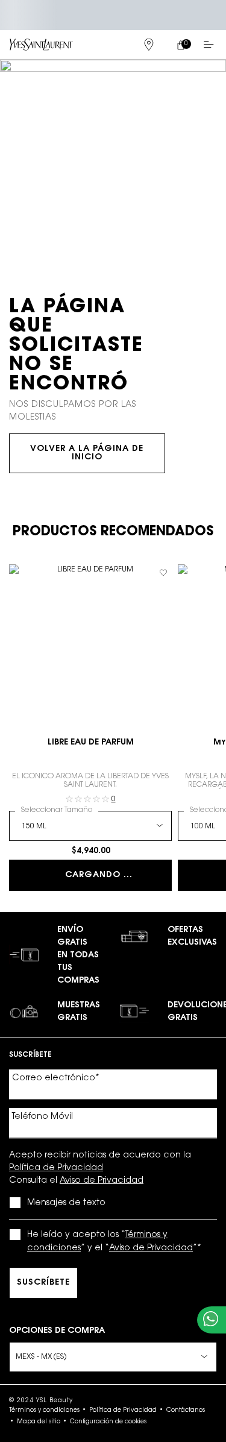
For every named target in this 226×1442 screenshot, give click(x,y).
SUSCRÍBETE (43, 1283)
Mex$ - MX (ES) (41, 1357)
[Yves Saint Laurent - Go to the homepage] (41, 44)
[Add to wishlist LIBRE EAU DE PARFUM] (163, 573)
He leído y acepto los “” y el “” (114, 1242)
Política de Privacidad (56, 1168)
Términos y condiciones (44, 1411)
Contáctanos (185, 1411)
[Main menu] (211, 44)
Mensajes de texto (66, 1203)
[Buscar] (116, 44)
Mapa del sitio (38, 1422)
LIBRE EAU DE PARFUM (91, 742)
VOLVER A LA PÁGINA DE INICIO (86, 453)
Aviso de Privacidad (101, 1181)
